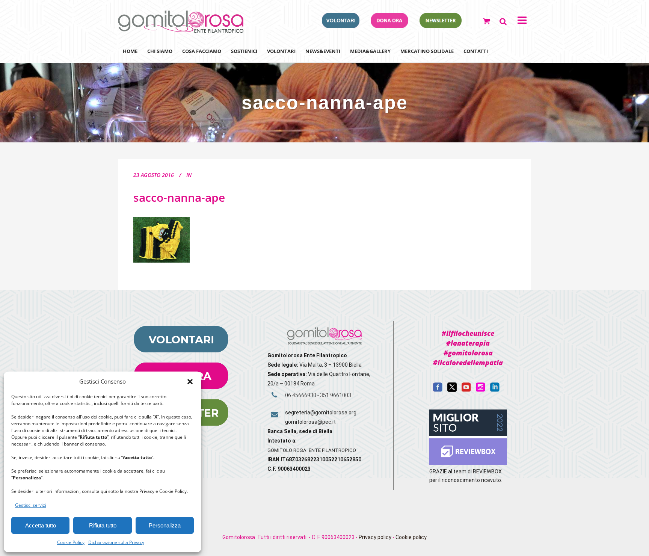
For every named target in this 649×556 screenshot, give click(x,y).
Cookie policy (411, 537)
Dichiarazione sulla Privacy (116, 542)
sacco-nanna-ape (179, 197)
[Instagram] (480, 390)
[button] (190, 381)
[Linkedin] (495, 390)
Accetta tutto (40, 525)
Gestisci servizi (30, 505)
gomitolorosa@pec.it (311, 422)
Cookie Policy (71, 542)
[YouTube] (466, 390)
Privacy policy (375, 537)
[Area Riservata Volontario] (340, 26)
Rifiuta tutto (102, 525)
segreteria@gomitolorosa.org (320, 412)
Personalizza (165, 525)
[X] (452, 390)
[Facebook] (437, 390)
